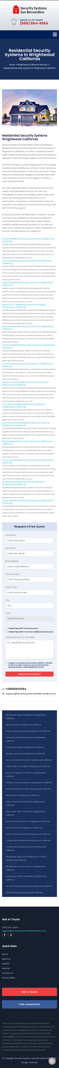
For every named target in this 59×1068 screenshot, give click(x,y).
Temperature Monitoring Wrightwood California (28, 840)
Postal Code (11, 587)
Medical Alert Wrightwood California (22, 795)
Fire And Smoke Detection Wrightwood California (28, 760)
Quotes (5, 963)
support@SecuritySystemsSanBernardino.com (31, 693)
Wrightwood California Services (32, 64)
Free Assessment (29, 1004)
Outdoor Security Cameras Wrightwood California (29, 782)
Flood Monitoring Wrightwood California (24, 892)
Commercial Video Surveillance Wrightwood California (26, 878)
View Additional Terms (33, 667)
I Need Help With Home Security (23, 628)
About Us (6, 959)
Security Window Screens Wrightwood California (28, 788)
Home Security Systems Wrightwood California (28, 821)
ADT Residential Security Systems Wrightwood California (27, 262)
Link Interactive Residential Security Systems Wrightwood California (26, 424)
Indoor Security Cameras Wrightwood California (28, 731)
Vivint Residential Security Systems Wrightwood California (27, 502)
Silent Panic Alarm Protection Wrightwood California (25, 813)
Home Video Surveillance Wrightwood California (28, 766)
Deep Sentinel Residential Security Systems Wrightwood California (25, 383)
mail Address (12, 561)
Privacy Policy (8, 977)
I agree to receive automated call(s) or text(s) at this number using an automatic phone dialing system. (30, 665)
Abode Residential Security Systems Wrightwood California (28, 240)
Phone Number (12, 574)
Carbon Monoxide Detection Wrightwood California (25, 803)
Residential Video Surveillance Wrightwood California (26, 716)
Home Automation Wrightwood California (25, 747)
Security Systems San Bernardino (30, 1058)
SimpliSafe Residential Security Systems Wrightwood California (23, 483)
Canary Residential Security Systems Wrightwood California (28, 346)
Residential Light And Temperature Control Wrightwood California (26, 858)
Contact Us (7, 973)
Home (12, 64)
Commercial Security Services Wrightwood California (26, 848)
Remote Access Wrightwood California (24, 827)
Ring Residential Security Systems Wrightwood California (27, 443)
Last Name (10, 548)
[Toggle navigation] (55, 34)
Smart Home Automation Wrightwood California (28, 834)
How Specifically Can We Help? (20, 637)
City (7, 600)
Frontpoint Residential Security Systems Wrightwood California (23, 405)
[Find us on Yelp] (10, 934)
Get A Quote (29, 992)
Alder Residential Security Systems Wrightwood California (27, 284)
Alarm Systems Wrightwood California (23, 724)
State (8, 613)
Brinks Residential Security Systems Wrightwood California (28, 328)
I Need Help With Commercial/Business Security (30, 632)
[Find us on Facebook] (4, 934)
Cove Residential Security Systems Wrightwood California (27, 365)
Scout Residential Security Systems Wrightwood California (27, 461)
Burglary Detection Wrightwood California (25, 753)
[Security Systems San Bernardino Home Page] (29, 9)
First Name (10, 535)
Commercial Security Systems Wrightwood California (26, 739)
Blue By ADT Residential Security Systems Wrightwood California (24, 306)
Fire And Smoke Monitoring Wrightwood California (29, 886)
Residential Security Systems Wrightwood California (25, 868)
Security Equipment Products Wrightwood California (25, 774)
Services (6, 968)
